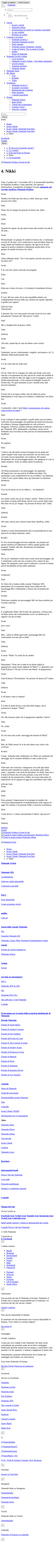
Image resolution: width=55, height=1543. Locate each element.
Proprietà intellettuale (10, 1184)
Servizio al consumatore (12, 977)
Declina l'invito (7, 1366)
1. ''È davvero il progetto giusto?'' (20, 148)
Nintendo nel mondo (9, 1093)
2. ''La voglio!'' (12, 150)
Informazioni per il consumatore (14, 1116)
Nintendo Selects (8, 954)
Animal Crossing (8, 1419)
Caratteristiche (7, 877)
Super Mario (6, 1423)
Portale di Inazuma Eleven (12, 1070)
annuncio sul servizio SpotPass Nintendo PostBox (26, 188)
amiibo (4, 913)
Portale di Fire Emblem (11, 1034)
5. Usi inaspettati (13, 157)
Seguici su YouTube (9, 1474)
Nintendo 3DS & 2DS (10, 986)
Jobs (3, 1102)
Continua (11, 1307)
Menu (4, 143)
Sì (11, 1326)
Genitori (4, 1147)
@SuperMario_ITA (9, 1456)
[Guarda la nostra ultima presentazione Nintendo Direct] (25, 835)
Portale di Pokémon (9, 1066)
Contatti (4, 1004)
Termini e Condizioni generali (13, 1188)
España (9, 1258)
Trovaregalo (6, 1138)
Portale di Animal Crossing (12, 1029)
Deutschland (11, 1255)
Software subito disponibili (12, 881)
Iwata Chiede (12, 126)
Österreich (10, 1267)
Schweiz (10, 1274)
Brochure (5, 1161)
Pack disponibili (8, 899)
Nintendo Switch (8, 863)
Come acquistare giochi (11, 904)
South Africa (11, 1284)
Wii (2, 931)
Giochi (4, 945)
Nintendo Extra (7, 1152)
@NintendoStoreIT (9, 1447)
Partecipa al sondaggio (23, 1366)
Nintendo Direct (8, 1129)
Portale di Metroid (8, 1057)
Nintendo (5, 1382)
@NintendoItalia (8, 1442)
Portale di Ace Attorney (11, 1075)
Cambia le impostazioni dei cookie (33, 1223)
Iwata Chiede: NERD (10, 1111)
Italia (8, 1263)
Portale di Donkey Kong (11, 1047)
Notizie (4, 963)
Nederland (10, 1265)
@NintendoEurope (9, 1451)
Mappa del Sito (8, 1207)
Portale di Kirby (8, 1061)
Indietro (4, 828)
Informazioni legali (9, 1170)
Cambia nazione (10, 1223)
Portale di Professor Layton (12, 1052)
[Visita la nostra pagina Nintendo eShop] (18, 837)
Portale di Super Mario (10, 1025)
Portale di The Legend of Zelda (14, 1043)
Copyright (5, 1179)
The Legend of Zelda (10, 1405)
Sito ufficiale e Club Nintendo (13, 1000)
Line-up (4, 918)
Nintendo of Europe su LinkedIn (15, 1535)
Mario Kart (5, 1428)
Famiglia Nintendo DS (10, 936)
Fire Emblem (6, 1396)
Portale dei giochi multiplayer (13, 950)
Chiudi (4, 1307)
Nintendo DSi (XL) (9, 995)
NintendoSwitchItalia (10, 1497)
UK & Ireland (12, 1282)
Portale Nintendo (9, 1020)
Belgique (10, 1253)
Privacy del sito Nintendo (11, 1175)
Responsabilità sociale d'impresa (14, 1097)
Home (9, 124)
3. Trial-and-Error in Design (18, 153)
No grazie (5, 1326)
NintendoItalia (7, 1493)
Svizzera (10, 1279)
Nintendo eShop (8, 1134)
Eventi (4, 968)
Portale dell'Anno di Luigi (12, 1038)
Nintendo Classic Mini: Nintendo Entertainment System (24, 940)
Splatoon (5, 1414)
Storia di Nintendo (9, 1088)
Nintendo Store (7, 1125)
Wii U (3, 895)
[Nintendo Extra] (8, 842)
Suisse (9, 1277)
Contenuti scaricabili (9, 886)
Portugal (9, 1272)
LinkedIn (5, 1107)
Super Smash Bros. (9, 1410)
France (9, 1260)
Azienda (5, 1084)
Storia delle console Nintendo (14, 927)
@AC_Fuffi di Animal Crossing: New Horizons (21, 1460)
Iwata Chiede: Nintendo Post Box (20, 129)
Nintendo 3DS (7, 872)
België (9, 1251)
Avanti (4, 830)
